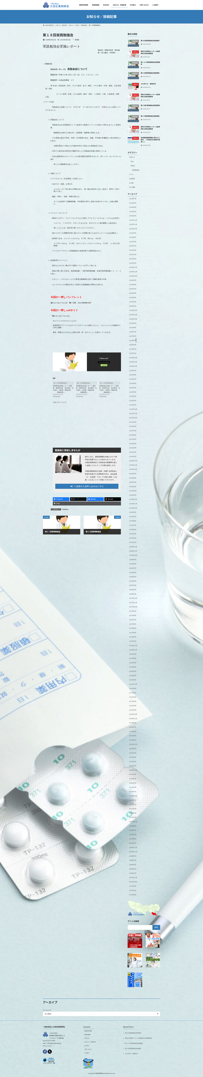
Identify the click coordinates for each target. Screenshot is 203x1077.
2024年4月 (132, 293)
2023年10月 (133, 319)
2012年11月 (133, 770)
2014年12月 (133, 714)
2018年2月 (132, 590)
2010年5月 (132, 834)
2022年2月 (132, 400)
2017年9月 (132, 611)
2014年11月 (133, 718)
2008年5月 (132, 865)
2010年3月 (132, 839)
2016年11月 (133, 650)
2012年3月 (132, 787)
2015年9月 (132, 688)
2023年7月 (132, 332)
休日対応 (86, 1038)
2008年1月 (132, 873)
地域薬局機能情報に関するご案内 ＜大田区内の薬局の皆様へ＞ (150, 140)
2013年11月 (133, 744)
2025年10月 (133, 229)
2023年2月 (132, 349)
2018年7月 (132, 568)
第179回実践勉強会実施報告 (150, 73)
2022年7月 (132, 379)
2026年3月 (132, 211)
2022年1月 (132, 405)
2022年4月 (132, 392)
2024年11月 (133, 272)
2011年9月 (132, 800)
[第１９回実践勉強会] (64, 389)
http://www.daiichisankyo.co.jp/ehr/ (65, 321)
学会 (132, 161)
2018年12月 (133, 547)
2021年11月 (133, 413)
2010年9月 (132, 826)
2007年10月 (133, 882)
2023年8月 (132, 327)
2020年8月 (132, 478)
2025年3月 (132, 254)
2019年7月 (132, 516)
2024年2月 (132, 302)
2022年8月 (132, 375)
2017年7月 (132, 620)
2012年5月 (132, 783)
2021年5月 (132, 439)
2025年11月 (133, 224)
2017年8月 (132, 615)
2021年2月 (132, 452)
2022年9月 (132, 370)
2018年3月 (132, 585)
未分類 (131, 183)
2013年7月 (132, 753)
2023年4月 (132, 340)
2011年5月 (132, 809)
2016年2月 (132, 675)
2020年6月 (132, 486)
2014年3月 (132, 736)
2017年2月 (132, 637)
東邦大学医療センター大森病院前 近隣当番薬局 (138, 1038)
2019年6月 (132, 521)
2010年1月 (132, 843)
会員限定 (132, 179)
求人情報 (132, 187)
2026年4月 (132, 207)
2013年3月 (132, 761)
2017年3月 (132, 632)
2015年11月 (133, 684)
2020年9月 (132, 474)
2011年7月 (132, 804)
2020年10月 (133, 469)
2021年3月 (132, 448)
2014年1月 (132, 740)
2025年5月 (132, 246)
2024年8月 (132, 284)
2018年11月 (133, 551)
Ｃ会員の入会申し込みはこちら (89, 486)
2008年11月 (133, 852)
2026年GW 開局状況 (148, 84)
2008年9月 (132, 856)
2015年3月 (132, 706)
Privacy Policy (47, 1046)
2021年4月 (132, 443)
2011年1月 (132, 817)
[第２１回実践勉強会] (110, 389)
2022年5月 (132, 388)
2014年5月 (132, 731)
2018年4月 (132, 581)
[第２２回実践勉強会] (87, 389)
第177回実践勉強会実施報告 (150, 116)
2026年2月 (132, 216)
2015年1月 (132, 710)
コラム (131, 174)
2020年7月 (132, 482)
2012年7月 (132, 779)
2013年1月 (132, 766)
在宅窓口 (86, 1045)
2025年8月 (132, 237)
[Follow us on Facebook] (45, 1051)
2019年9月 (132, 512)
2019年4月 (132, 529)
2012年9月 (132, 774)
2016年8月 (132, 658)
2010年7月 (132, 830)
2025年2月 (132, 259)
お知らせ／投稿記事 (90, 1042)
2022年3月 (132, 396)
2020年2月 (132, 491)
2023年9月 (132, 323)
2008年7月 (132, 860)
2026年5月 (132, 203)
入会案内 (86, 1053)
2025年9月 (132, 233)
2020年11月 (133, 465)
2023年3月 (132, 345)
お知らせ (132, 157)
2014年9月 (132, 723)
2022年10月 (133, 366)
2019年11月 (133, 504)
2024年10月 (133, 276)
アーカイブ (47, 1010)
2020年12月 (133, 461)
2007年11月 (133, 877)
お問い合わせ (88, 1049)
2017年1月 (132, 641)
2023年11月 (133, 315)
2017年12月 (133, 598)
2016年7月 (132, 663)
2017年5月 (132, 624)
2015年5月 (132, 697)
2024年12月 (133, 267)
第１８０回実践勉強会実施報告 (134, 1043)
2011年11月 (133, 796)
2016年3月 (132, 671)
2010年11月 (133, 822)
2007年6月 (132, 895)
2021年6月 (132, 435)
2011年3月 (132, 813)
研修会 (133, 166)
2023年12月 (133, 310)
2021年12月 (133, 409)
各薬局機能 (87, 1034)
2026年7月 (132, 199)
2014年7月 (132, 727)
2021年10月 (133, 418)
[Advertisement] (87, 423)
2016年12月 (133, 645)
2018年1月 (132, 594)
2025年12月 (133, 220)
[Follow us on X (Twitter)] (50, 1051)
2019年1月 (132, 542)
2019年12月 (133, 499)
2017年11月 (133, 602)
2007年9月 (132, 886)
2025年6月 (132, 241)
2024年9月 (132, 280)
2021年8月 (132, 426)
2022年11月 (133, 362)
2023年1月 (132, 353)
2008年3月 (132, 869)
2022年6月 (132, 383)
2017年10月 (133, 607)
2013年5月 (132, 757)
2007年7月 (132, 890)
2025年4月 (132, 250)
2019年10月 (133, 508)
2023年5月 (132, 336)
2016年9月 (132, 654)
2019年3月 (132, 534)
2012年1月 (132, 791)
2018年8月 (132, 564)
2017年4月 (132, 628)
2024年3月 (132, 297)
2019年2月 (132, 538)
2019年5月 (132, 525)
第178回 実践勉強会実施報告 (150, 105)
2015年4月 (132, 701)
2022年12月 (133, 357)
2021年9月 (132, 422)
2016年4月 (132, 667)
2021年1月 (132, 456)
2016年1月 (132, 680)
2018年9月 (132, 559)
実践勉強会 (65, 509)
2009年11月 (133, 847)
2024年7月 (132, 289)
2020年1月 (132, 495)
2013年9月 (132, 749)
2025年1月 (132, 263)
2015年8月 (132, 693)
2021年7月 (132, 431)
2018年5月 (132, 577)
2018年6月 (132, 572)
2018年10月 (133, 555)
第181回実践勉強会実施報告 (150, 40)
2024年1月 (132, 306)
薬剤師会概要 (88, 1031)
